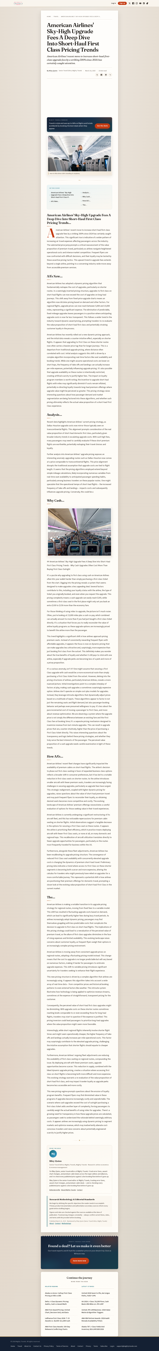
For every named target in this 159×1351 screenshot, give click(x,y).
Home (49, 16)
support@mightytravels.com (127, 1346)
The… (85, 205)
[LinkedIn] (144, 3)
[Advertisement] (79, 98)
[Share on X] (97, 75)
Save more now (79, 1260)
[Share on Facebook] (101, 75)
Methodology (66, 1223)
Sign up (122, 3)
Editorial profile (54, 1190)
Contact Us (37, 1346)
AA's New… (55, 201)
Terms (95, 1346)
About (51, 1223)
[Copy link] (110, 75)
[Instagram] (137, 3)
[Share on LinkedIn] (106, 75)
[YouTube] (140, 3)
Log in (113, 3)
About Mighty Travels (68, 1190)
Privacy (88, 1346)
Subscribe (103, 1346)
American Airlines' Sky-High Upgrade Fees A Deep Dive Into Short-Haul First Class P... (62, 195)
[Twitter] (130, 3)
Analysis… (86, 192)
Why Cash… (87, 196)
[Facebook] (133, 3)
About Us (27, 1346)
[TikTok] (147, 3)
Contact (79, 1190)
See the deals (102, 126)
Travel (56, 16)
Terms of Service (62, 1346)
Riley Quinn (53, 71)
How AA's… (87, 201)
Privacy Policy (49, 1346)
